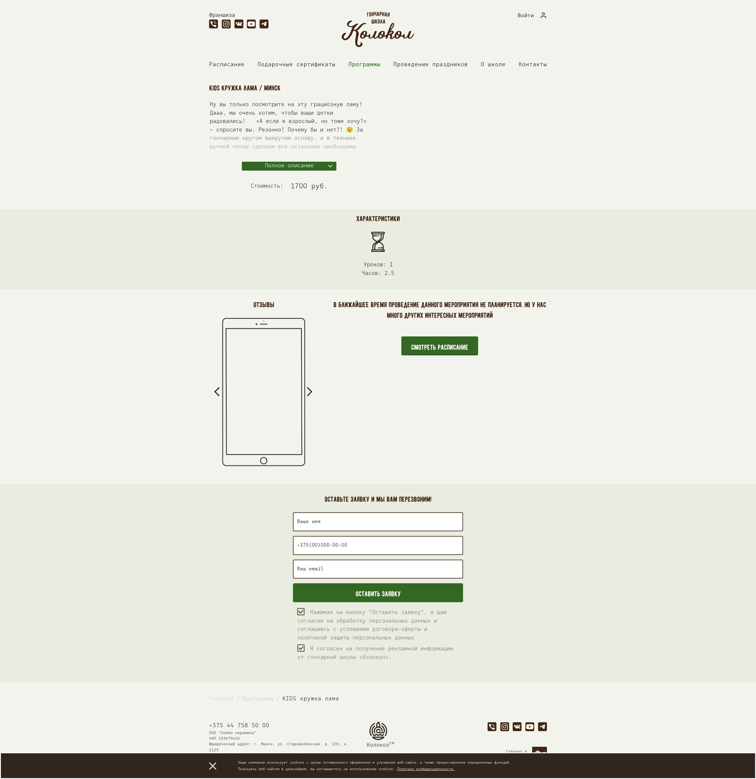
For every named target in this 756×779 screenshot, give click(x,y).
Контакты (533, 64)
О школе (493, 64)
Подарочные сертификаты (296, 64)
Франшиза (222, 15)
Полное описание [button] (289, 166)
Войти (526, 15)
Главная (221, 699)
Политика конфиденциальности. (426, 769)
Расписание (227, 64)
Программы (364, 64)
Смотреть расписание (439, 346)
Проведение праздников (430, 64)
